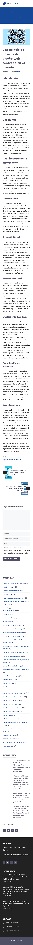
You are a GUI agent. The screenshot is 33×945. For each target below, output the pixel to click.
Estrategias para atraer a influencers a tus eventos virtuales (14, 488)
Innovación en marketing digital (13, 666)
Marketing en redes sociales (11, 711)
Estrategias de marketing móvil (12, 636)
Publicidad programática (10, 739)
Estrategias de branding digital (12, 625)
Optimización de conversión (11, 719)
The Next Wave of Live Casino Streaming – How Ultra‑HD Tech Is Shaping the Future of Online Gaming (21, 811)
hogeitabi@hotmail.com (12, 931)
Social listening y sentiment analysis (14, 742)
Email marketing (8, 621)
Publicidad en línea (9, 735)
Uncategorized (7, 746)
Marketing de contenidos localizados (14, 693)
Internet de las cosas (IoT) (11, 676)
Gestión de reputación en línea (12, 656)
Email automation (8, 618)
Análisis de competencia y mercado (14, 583)
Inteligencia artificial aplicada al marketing (16, 670)
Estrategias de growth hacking (12, 629)
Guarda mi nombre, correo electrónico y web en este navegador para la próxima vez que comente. (17, 550)
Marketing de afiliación (10, 683)
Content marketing (9, 594)
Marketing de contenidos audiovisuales (15, 687)
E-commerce (7, 614)
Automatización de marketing (12, 590)
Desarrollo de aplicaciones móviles (13, 598)
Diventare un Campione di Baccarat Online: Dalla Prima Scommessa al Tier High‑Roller (16, 904)
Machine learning (8, 679)
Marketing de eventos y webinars (13, 697)
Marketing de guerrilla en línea (12, 700)
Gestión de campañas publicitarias (13, 652)
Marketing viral (7, 715)
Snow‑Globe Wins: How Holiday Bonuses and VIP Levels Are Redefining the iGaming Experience (21, 765)
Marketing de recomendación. (12, 708)
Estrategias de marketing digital (13, 632)
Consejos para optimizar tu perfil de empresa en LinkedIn (19, 472)
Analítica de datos (8, 587)
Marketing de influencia (10, 704)
